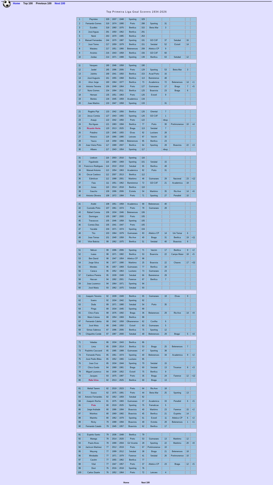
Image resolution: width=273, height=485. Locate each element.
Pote (93, 405)
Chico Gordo (93, 367)
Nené (93, 36)
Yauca (93, 141)
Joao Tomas (93, 237)
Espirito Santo (93, 434)
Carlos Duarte (93, 472)
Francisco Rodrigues (93, 166)
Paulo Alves (93, 443)
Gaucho (93, 191)
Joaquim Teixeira (93, 296)
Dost (93, 468)
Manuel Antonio (94, 170)
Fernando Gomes (93, 23)
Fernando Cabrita (93, 321)
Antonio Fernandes (93, 397)
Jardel (93, 69)
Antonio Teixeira (93, 86)
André (93, 204)
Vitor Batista (93, 241)
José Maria (93, 288)
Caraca (93, 271)
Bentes (93, 99)
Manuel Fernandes (93, 40)
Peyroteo (93, 19)
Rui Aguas (93, 124)
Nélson (93, 250)
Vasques (93, 65)
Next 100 (60, 3)
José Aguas (93, 32)
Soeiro (94, 300)
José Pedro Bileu (93, 359)
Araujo (94, 120)
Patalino (93, 132)
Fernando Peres (93, 355)
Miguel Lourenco (93, 372)
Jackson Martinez (93, 447)
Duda (93, 304)
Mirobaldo (93, 455)
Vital (93, 464)
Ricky (93, 422)
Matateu (93, 48)
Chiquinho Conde (93, 334)
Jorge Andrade (93, 409)
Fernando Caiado (93, 426)
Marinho (93, 418)
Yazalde (93, 229)
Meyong (93, 451)
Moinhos (93, 413)
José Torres (93, 44)
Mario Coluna (94, 317)
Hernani (93, 95)
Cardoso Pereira (93, 275)
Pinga (93, 309)
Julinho (93, 74)
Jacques (93, 376)
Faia (94, 183)
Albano (93, 149)
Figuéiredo (93, 162)
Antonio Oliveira (93, 195)
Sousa (94, 393)
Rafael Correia (93, 212)
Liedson (93, 158)
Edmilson (93, 178)
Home (16, 3)
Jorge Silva (93, 262)
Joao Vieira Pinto (93, 145)
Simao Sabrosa (94, 330)
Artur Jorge (93, 82)
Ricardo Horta (93, 128)
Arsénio (93, 53)
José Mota (93, 325)
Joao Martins (94, 103)
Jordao (94, 57)
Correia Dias (93, 225)
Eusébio (93, 27)
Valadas (93, 342)
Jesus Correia (93, 116)
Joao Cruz (93, 363)
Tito (93, 233)
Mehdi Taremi (93, 388)
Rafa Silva (93, 380)
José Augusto (93, 78)
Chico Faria (93, 313)
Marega (93, 439)
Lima (93, 346)
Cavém (93, 460)
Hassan (93, 279)
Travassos (93, 220)
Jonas (93, 187)
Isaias (93, 254)
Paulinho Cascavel (93, 350)
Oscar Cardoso (93, 174)
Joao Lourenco (93, 283)
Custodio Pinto (93, 208)
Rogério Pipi (93, 111)
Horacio (93, 137)
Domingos (93, 216)
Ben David (93, 258)
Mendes (93, 267)
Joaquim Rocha (93, 401)
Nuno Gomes (94, 90)
